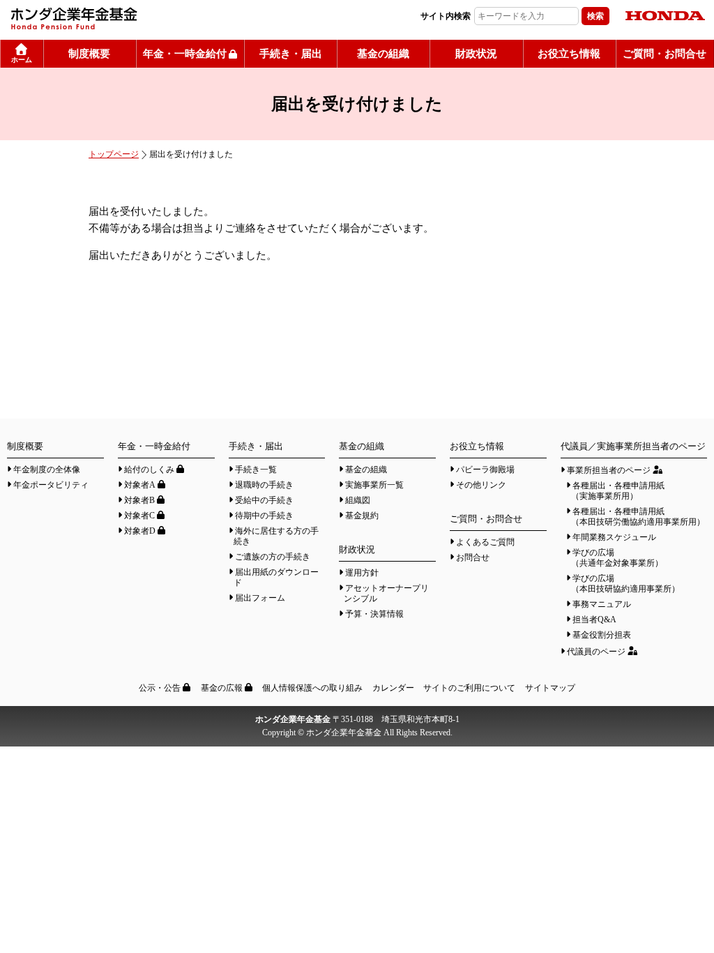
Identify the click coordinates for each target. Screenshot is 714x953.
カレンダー (393, 688)
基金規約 (362, 515)
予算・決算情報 (374, 614)
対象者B (139, 500)
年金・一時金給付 (185, 53)
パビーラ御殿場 (485, 469)
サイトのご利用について (469, 688)
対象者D (139, 531)
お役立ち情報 (569, 53)
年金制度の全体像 (46, 469)
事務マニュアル (601, 604)
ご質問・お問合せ (664, 53)
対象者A (139, 485)
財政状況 (476, 53)
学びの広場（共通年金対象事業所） (617, 558)
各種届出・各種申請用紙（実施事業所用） (617, 491)
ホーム (21, 59)
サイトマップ (550, 688)
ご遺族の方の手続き (272, 557)
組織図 (357, 500)
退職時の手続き (264, 485)
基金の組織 (383, 53)
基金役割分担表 (601, 635)
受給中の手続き (264, 500)
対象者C (139, 515)
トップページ (114, 154)
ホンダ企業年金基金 (149, 18)
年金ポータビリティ (51, 485)
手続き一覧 (256, 469)
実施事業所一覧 (374, 485)
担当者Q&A (594, 619)
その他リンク (481, 485)
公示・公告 (160, 688)
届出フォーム (260, 598)
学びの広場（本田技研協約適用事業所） (625, 583)
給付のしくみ (149, 469)
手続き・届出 (290, 53)
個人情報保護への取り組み (312, 688)
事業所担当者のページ (609, 470)
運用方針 (362, 573)
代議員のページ (596, 651)
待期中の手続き (264, 515)
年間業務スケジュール (614, 537)
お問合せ (472, 557)
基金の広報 (222, 688)
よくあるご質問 (485, 542)
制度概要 (89, 53)
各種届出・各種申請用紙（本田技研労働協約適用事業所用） (638, 516)
